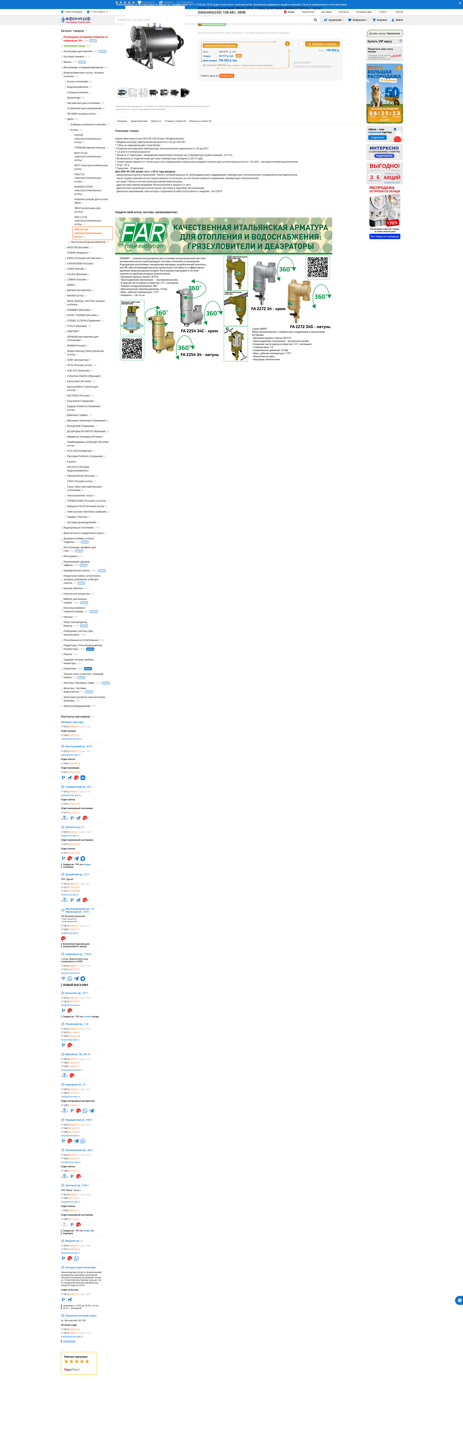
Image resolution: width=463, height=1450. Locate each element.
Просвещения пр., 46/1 (79, 1150)
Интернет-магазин (72, 722)
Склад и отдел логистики (80, 1267)
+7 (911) (70, 772)
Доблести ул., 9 (74, 827)
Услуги (382, 12)
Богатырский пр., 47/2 (78, 746)
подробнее (69, 1341)
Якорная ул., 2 (73, 1240)
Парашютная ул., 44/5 (78, 1119)
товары (87, 864)
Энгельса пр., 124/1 (77, 1185)
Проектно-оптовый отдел (80, 1315)
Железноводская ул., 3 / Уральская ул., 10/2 (80, 910)
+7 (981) (70, 735)
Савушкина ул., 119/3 (78, 954)
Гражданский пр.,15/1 (78, 786)
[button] (191, 92)
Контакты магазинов (77, 716)
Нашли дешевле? (302, 62)
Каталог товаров (74, 31)
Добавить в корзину (324, 44)
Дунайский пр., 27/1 (77, 874)
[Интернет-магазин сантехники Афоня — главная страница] (75, 22)
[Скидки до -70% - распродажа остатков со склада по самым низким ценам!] (385, 213)
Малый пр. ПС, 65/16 (77, 1054)
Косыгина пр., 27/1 (76, 993)
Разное (399, 12)
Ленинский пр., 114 (76, 1024)
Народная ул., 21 (75, 1084)
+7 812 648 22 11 (99, 12)
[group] (155, 45)
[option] (122, 121)
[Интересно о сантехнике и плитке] (384, 152)
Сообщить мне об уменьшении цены (312, 66)
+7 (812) (75, 726)
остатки (87, 1016)
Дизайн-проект (384, 33)
